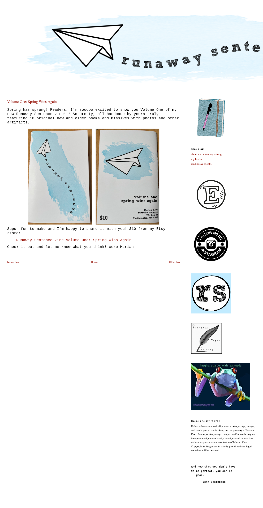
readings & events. (201, 164)
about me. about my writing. (206, 154)
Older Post (175, 262)
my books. (197, 159)
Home (94, 262)
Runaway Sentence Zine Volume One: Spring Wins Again (74, 240)
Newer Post (13, 262)
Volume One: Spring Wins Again (32, 101)
